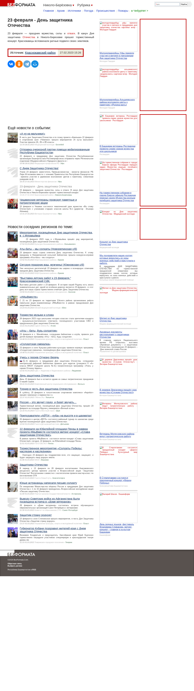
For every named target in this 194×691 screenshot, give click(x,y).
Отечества (29, 37)
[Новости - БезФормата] (18, 4)
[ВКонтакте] (11, 64)
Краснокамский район (40, 52)
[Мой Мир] (34, 64)
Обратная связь (15, 564)
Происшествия (105, 10)
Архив (61, 10)
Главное (48, 10)
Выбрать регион (15, 566)
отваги (71, 33)
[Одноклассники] (19, 64)
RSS (34, 570)
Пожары (123, 10)
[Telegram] (27, 64)
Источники (74, 10)
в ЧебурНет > (139, 10)
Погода (88, 10)
